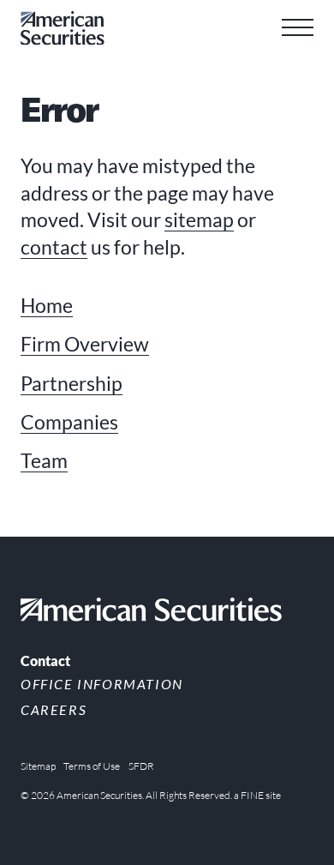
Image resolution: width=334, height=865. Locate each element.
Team (44, 460)
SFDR (141, 766)
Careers (53, 709)
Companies (69, 422)
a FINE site (257, 795)
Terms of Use (91, 766)
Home (47, 305)
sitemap (199, 219)
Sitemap (38, 766)
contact (54, 247)
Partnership (71, 383)
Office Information (102, 684)
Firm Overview (85, 344)
